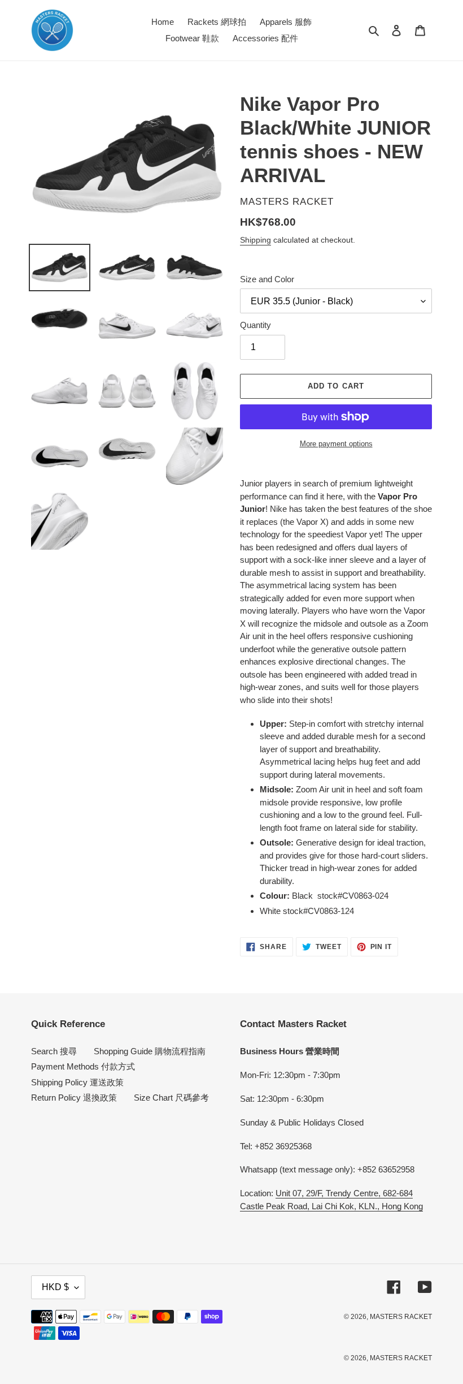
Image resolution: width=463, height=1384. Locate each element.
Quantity (255, 325)
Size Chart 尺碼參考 (171, 1097)
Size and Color (267, 279)
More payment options (336, 443)
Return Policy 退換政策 (74, 1097)
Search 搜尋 (54, 1051)
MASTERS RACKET (401, 1317)
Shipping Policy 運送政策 (77, 1082)
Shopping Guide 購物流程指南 (150, 1051)
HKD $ (55, 1287)
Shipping (255, 239)
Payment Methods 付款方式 (83, 1066)
